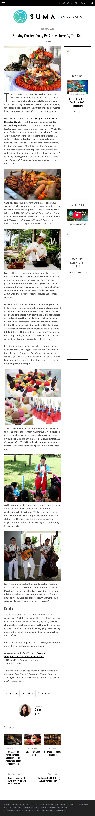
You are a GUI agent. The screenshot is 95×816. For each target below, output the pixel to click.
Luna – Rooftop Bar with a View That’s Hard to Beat (17, 779)
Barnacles (41, 653)
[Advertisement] (77, 159)
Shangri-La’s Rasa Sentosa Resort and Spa (24, 656)
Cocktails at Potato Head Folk (52, 753)
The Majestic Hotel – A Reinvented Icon (47, 777)
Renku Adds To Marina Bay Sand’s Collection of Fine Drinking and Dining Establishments (13, 757)
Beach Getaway (77, 94)
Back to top (83, 805)
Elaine (48, 41)
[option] (13, 749)
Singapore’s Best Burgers (33, 753)
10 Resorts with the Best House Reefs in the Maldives (77, 102)
